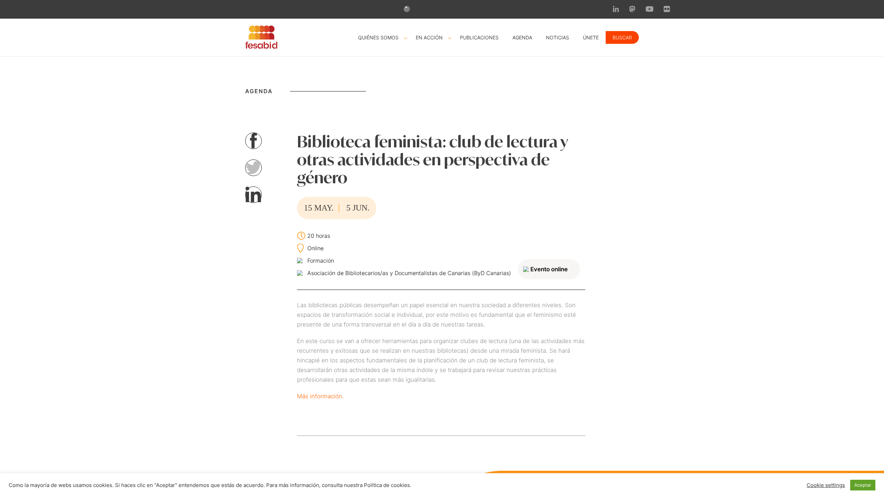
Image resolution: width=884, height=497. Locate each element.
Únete (591, 37)
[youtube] (649, 9)
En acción (429, 37)
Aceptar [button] (862, 485)
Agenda (522, 37)
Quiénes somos (378, 37)
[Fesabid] (261, 46)
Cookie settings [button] (826, 485)
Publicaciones (479, 37)
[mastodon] (632, 10)
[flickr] (667, 10)
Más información (319, 396)
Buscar (622, 37)
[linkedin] (616, 10)
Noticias (557, 37)
